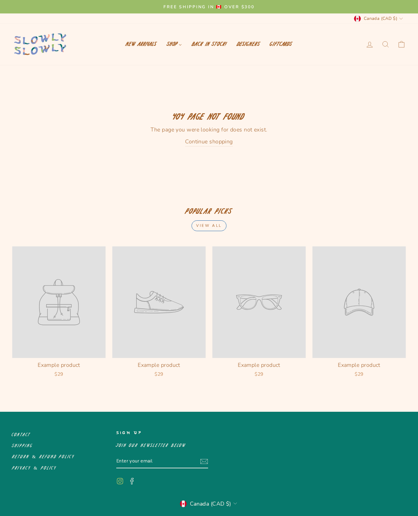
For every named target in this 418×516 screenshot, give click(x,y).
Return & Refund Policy (43, 457)
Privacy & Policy (34, 468)
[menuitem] (141, 44)
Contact (21, 435)
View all (209, 225)
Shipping (22, 446)
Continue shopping (209, 141)
